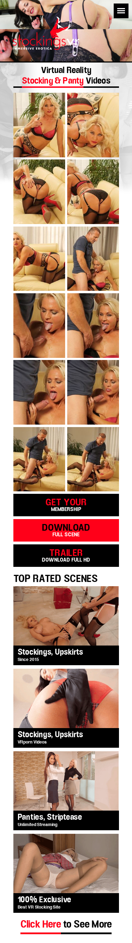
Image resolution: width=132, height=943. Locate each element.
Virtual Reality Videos (66, 76)
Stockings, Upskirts (50, 652)
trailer (66, 555)
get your (66, 504)
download (66, 529)
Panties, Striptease (50, 817)
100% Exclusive (44, 900)
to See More (66, 924)
